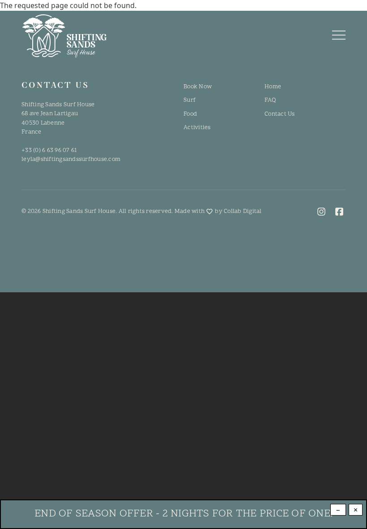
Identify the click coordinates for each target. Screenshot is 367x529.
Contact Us (280, 114)
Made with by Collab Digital (218, 211)
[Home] (64, 36)
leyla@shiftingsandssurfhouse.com (70, 159)
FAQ (270, 100)
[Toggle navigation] (339, 36)
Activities (197, 127)
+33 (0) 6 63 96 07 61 (49, 150)
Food (190, 114)
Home (273, 86)
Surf (190, 100)
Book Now (198, 86)
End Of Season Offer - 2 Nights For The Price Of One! (183, 514)
